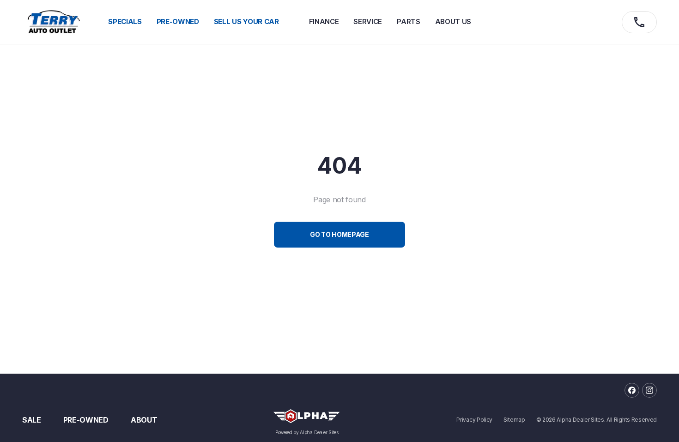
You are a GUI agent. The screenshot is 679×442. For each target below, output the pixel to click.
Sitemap (514, 420)
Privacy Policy (474, 420)
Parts (408, 21)
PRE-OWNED (178, 21)
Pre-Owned (86, 420)
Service (367, 21)
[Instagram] (649, 390)
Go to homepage (339, 234)
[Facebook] (631, 390)
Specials (124, 21)
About (144, 420)
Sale (31, 420)
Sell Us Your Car (246, 21)
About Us (453, 21)
